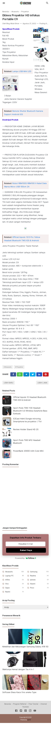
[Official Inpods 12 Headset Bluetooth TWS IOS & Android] (6, 400)
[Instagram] (30, 711)
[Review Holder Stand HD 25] (6, 432)
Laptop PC (9, 576)
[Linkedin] (39, 374)
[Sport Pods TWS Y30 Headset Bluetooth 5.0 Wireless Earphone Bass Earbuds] (6, 410)
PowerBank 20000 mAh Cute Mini (28, 451)
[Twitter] (20, 374)
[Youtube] (34, 711)
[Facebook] (13, 374)
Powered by (20, 558)
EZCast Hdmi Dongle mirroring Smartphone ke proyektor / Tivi (27, 420)
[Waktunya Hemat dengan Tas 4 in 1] (25, 666)
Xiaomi (32, 584)
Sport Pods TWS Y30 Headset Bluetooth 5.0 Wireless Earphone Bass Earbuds (30, 411)
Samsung (33, 572)
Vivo (7, 584)
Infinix (7, 580)
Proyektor (19, 367)
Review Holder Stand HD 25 (25, 429)
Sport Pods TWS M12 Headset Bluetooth (26, 441)
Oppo (7, 588)
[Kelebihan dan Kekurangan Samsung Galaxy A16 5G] (25, 643)
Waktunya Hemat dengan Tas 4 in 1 (18, 669)
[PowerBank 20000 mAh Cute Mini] (6, 453)
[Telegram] (26, 374)
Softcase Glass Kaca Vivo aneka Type (19, 692)
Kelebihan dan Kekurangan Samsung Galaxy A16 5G (25, 646)
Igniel (29, 720)
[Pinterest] (46, 374)
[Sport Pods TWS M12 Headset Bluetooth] (6, 443)
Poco (32, 588)
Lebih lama (42, 383)
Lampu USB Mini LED (21, 71)
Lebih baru (8, 383)
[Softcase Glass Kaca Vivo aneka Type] (25, 689)
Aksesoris (8, 367)
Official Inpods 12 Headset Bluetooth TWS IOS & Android (29, 398)
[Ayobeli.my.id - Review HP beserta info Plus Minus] (25, 3)
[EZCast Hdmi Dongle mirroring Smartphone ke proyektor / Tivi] (6, 421)
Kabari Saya (26, 550)
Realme (33, 576)
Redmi (7, 592)
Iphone (32, 580)
